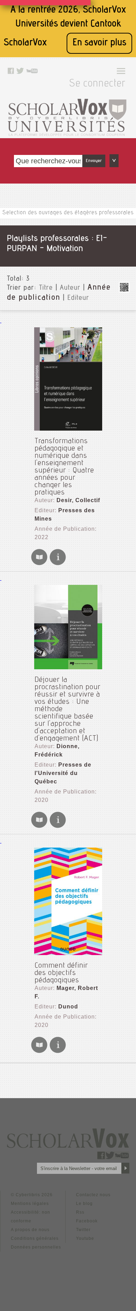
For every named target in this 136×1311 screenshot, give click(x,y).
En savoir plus (99, 43)
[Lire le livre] (39, 564)
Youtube (85, 1238)
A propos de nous (30, 1229)
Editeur (78, 298)
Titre (46, 288)
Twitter (83, 1229)
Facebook (87, 1221)
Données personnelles (36, 1247)
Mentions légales (30, 1203)
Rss (80, 1212)
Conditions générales (35, 1238)
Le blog (84, 1203)
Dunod (68, 1007)
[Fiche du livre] (57, 564)
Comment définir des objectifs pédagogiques (61, 973)
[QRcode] (124, 290)
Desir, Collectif (78, 500)
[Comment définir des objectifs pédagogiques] (68, 901)
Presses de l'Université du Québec (63, 773)
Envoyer (94, 161)
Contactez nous (93, 1194)
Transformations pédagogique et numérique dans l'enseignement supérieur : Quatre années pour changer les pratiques (64, 467)
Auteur (70, 288)
